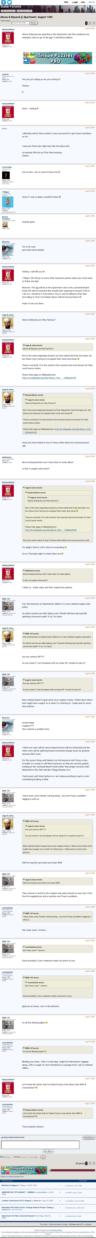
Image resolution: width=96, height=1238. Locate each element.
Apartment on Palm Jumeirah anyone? (18, 1216)
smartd (5, 74)
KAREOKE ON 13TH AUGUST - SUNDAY (18, 1192)
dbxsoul (70, 1186)
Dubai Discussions (8, 11)
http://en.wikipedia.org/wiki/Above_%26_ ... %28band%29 (49, 378)
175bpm (5, 192)
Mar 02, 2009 (77, 1216)
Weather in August (10, 1185)
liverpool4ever (8, 29)
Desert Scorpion (6, 218)
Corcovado (7, 167)
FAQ (66, 2)
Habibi (69, 1216)
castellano (70, 1201)
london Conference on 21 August (16, 1201)
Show (2, 1157)
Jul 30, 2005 (78, 1186)
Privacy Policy (57, 1230)
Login (75, 2)
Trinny (22, 1185)
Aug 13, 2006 (77, 1192)
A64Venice (6, 457)
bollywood (6, 1210)
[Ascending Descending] (37, 1157)
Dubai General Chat (24, 11)
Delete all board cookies (58, 1224)
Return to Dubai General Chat (12, 1177)
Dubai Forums (11, 6)
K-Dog (40, 1216)
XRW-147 (6, 599)
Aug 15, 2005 (79, 1201)
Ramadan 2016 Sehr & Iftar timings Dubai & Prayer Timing (27, 1207)
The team (44, 1224)
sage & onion (7, 315)
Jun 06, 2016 (80, 1208)
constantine (7, 908)
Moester (6, 242)
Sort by (17, 1157)
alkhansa (37, 1201)
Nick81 (69, 1192)
